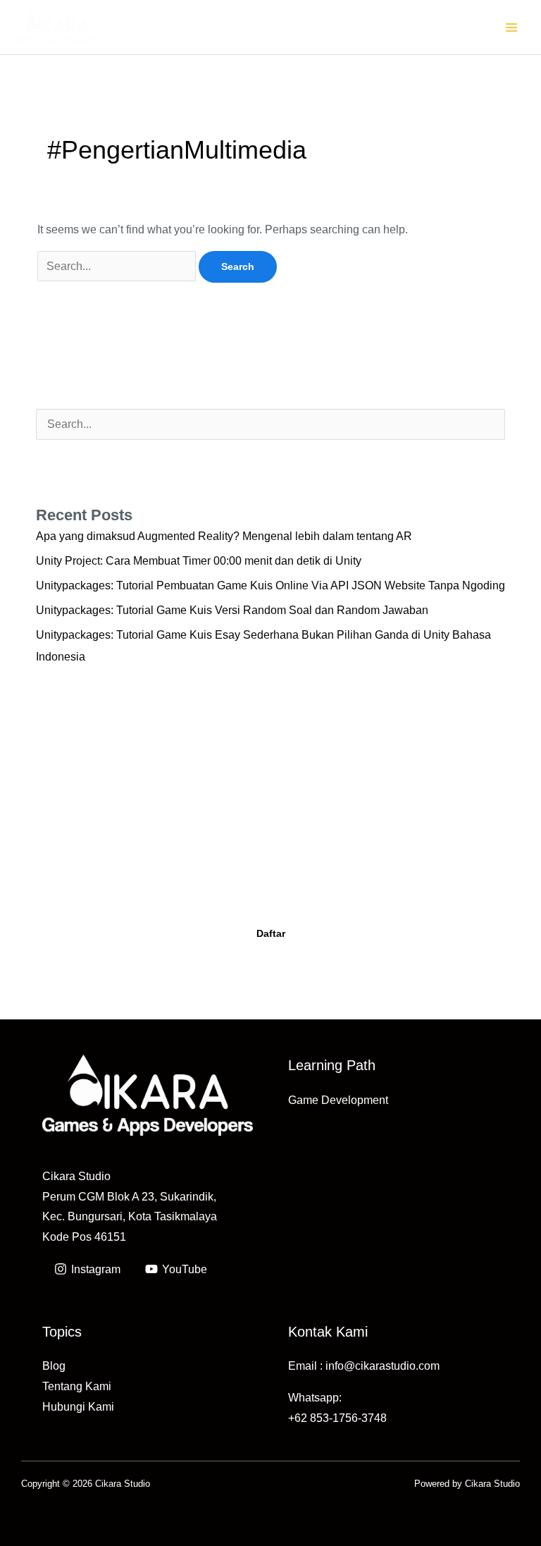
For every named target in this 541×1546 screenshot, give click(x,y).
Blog (54, 1366)
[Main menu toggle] (512, 27)
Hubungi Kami (78, 1407)
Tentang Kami (76, 1386)
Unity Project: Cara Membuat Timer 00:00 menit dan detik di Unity (198, 561)
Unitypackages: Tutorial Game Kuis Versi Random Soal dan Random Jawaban (232, 610)
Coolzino (414, 889)
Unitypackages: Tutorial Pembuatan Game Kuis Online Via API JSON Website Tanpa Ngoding (270, 585)
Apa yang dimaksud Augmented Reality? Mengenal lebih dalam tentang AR (224, 536)
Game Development (338, 1100)
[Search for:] (118, 266)
